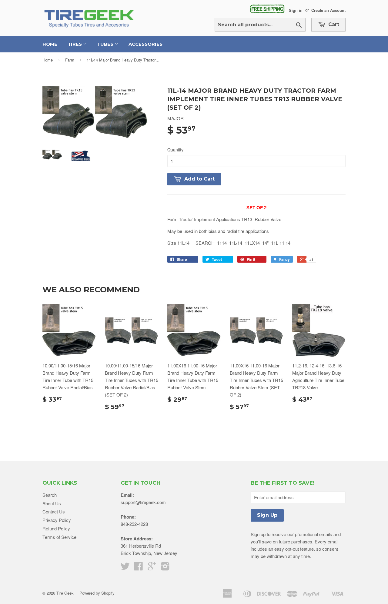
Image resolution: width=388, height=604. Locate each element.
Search (49, 495)
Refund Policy (56, 528)
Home (49, 44)
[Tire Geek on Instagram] (165, 568)
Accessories (145, 44)
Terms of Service (59, 537)
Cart (333, 24)
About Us (51, 503)
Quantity (175, 150)
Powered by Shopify (97, 593)
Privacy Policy (56, 520)
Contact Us (53, 511)
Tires (75, 44)
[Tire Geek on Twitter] (125, 568)
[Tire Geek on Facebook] (138, 568)
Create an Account (328, 10)
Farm (69, 60)
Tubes (106, 44)
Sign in (296, 10)
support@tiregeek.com (143, 502)
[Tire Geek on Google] (151, 568)
